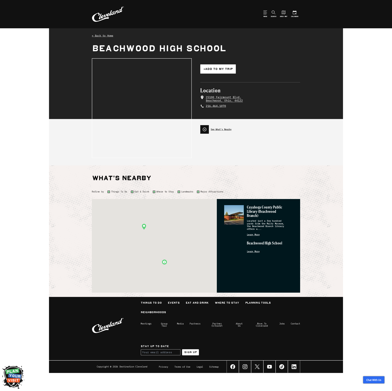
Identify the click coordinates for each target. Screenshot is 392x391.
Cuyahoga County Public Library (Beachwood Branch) (264, 211)
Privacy (163, 367)
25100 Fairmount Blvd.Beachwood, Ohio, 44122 (224, 99)
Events (174, 303)
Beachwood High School (264, 243)
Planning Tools (258, 303)
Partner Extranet (217, 324)
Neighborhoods (153, 312)
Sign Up (190, 352)
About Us (239, 324)
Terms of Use (182, 367)
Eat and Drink (197, 303)
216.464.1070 (216, 106)
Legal (200, 367)
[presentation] (250, 128)
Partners (195, 323)
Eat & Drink (142, 191)
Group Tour (164, 324)
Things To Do (119, 191)
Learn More (253, 234)
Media (180, 323)
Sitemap (214, 367)
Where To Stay (227, 303)
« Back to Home (102, 35)
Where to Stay (165, 191)
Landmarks (187, 191)
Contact (295, 323)
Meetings (146, 323)
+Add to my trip (218, 69)
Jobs (282, 323)
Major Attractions (212, 191)
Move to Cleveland (262, 324)
